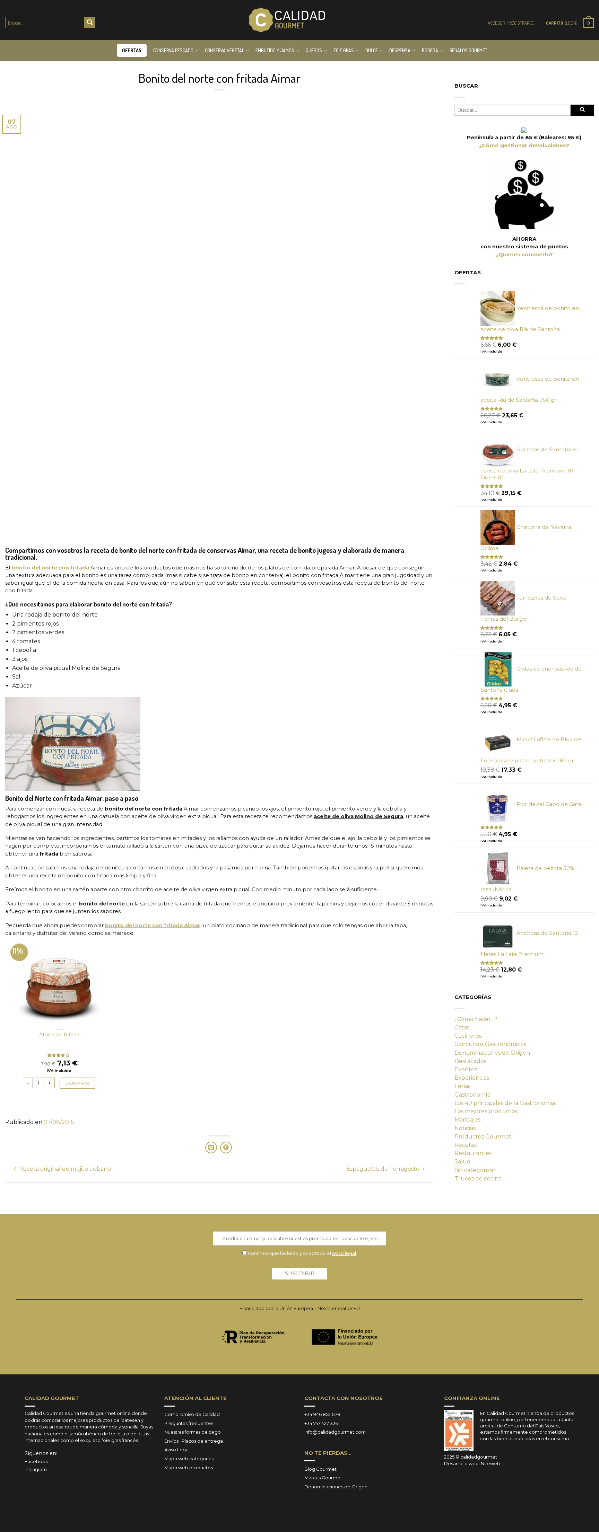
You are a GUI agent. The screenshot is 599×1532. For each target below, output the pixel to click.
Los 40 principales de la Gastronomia (504, 1103)
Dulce (371, 50)
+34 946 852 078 (322, 1414)
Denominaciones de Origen (492, 1053)
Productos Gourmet (482, 1136)
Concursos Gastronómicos (490, 1044)
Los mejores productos (486, 1111)
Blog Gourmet (320, 1469)
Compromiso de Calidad (192, 1414)
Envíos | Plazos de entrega (193, 1441)
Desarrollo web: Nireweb (472, 1463)
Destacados (470, 1061)
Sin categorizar (475, 1170)
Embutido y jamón (274, 50)
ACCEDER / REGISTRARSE (511, 23)
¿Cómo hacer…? (475, 1019)
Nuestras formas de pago (192, 1432)
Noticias (465, 1128)
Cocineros (467, 1036)
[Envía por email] (211, 1147)
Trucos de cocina (478, 1178)
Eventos (465, 1069)
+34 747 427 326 (321, 1423)
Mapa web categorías (189, 1458)
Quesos (314, 50)
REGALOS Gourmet (468, 50)
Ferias (462, 1086)
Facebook (36, 1461)
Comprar (78, 1083)
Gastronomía (472, 1094)
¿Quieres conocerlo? (524, 254)
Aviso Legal (177, 1449)
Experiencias (471, 1077)
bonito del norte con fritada (50, 568)
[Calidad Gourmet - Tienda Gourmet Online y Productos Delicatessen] (287, 20)
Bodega (430, 50)
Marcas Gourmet (323, 1477)
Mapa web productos (188, 1467)
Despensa (399, 50)
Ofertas (131, 50)
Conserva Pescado (173, 50)
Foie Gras (343, 50)
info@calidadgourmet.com (335, 1432)
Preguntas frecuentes (188, 1423)
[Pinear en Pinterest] (226, 1147)
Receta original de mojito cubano (64, 1169)
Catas (461, 1027)
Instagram (36, 1469)
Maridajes (467, 1119)
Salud (462, 1161)
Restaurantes (473, 1153)
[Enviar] (89, 22)
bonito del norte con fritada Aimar (152, 925)
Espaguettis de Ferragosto (383, 1169)
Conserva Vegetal (224, 50)
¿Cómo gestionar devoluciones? (524, 145)
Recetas (465, 1145)
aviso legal (344, 1253)
